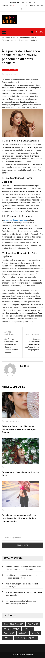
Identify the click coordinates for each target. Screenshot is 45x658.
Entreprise (8, 633)
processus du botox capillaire (15, 220)
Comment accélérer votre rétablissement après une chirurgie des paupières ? (32, 344)
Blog (15, 629)
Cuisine (27, 629)
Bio (5, 629)
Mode (34, 633)
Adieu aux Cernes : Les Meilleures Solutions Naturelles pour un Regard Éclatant (19, 429)
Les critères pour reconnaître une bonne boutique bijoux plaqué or (21, 576)
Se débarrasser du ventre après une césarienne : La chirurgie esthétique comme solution (12, 345)
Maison (22, 633)
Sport (31, 638)
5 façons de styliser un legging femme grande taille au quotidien (24, 593)
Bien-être (31, 624)
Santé (6, 638)
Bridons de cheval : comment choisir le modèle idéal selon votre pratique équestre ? (24, 568)
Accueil (5, 38)
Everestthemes (27, 655)
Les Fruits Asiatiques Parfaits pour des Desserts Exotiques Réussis (21, 602)
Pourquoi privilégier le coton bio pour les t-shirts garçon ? (22, 585)
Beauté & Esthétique (10, 69)
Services (19, 638)
